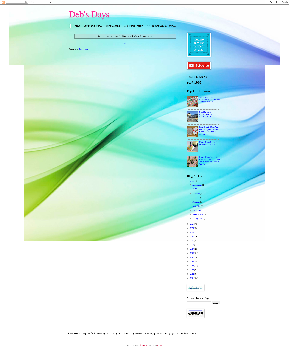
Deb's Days (89, 14)
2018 (192, 253)
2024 (192, 228)
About (77, 25)
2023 (192, 232)
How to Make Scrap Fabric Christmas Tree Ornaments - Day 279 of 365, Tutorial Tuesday (209, 160)
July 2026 (196, 193)
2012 (192, 273)
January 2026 (197, 218)
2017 (192, 257)
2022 (192, 236)
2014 (192, 265)
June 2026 (196, 197)
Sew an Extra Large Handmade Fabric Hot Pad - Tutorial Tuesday (209, 99)
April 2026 (196, 206)
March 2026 (197, 210)
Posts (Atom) (84, 49)
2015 (192, 261)
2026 (192, 181)
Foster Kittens (113, 25)
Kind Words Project (133, 25)
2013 (192, 269)
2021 (192, 240)
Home (125, 43)
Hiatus (194, 188)
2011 (192, 278)
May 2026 (196, 201)
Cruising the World (93, 25)
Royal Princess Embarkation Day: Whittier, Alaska (206, 114)
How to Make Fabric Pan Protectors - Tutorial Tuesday (208, 144)
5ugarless (143, 345)
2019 (192, 248)
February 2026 (198, 214)
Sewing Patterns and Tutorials (162, 25)
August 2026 (197, 184)
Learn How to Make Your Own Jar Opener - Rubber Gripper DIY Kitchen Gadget (209, 130)
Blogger (160, 345)
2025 (192, 223)
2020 (192, 244)
